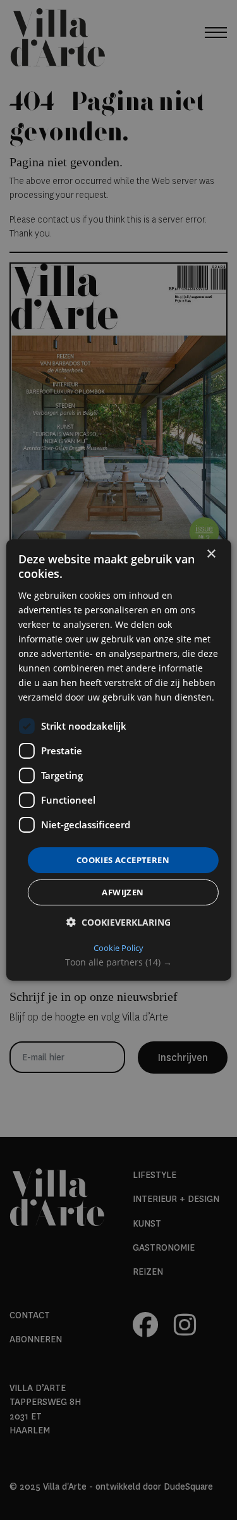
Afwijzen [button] (122, 892)
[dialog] (118, 760)
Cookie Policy (118, 947)
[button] (118, 962)
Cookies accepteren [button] (122, 859)
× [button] (211, 554)
